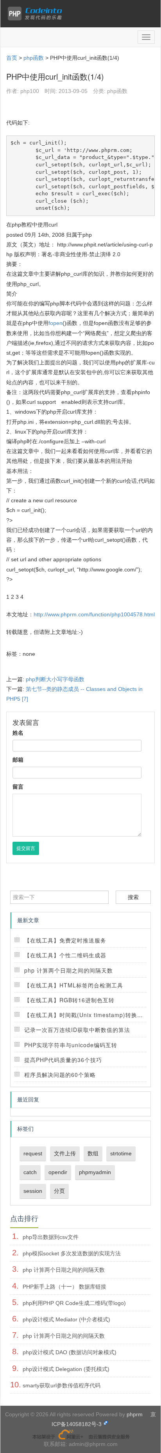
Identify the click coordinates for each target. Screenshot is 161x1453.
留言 (18, 787)
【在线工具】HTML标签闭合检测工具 (73, 985)
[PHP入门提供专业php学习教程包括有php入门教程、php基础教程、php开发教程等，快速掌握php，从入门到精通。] (36, 13)
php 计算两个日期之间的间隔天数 (68, 970)
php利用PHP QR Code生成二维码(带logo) (74, 1303)
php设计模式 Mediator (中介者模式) (66, 1319)
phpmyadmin (95, 1172)
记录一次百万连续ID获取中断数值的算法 (77, 1030)
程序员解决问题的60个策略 (60, 1074)
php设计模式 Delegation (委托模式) (66, 1369)
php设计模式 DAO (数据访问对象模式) (69, 1352)
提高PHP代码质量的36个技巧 (63, 1060)
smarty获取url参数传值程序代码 (61, 1385)
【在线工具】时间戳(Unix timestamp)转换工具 (86, 1015)
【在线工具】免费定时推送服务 (65, 940)
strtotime (121, 1153)
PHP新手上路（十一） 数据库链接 (64, 1286)
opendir (57, 1172)
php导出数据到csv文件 (51, 1237)
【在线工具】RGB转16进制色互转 (69, 1000)
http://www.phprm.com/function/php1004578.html (94, 614)
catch (30, 1172)
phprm (135, 1414)
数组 (93, 1153)
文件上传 (65, 1153)
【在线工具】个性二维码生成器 (65, 955)
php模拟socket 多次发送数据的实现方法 (72, 1253)
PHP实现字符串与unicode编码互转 (70, 1045)
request (32, 1153)
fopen (55, 323)
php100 (29, 91)
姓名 (18, 733)
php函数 (33, 58)
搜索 (133, 897)
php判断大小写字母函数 (55, 679)
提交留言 (25, 848)
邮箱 (18, 760)
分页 (59, 1191)
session (32, 1191)
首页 (11, 58)
